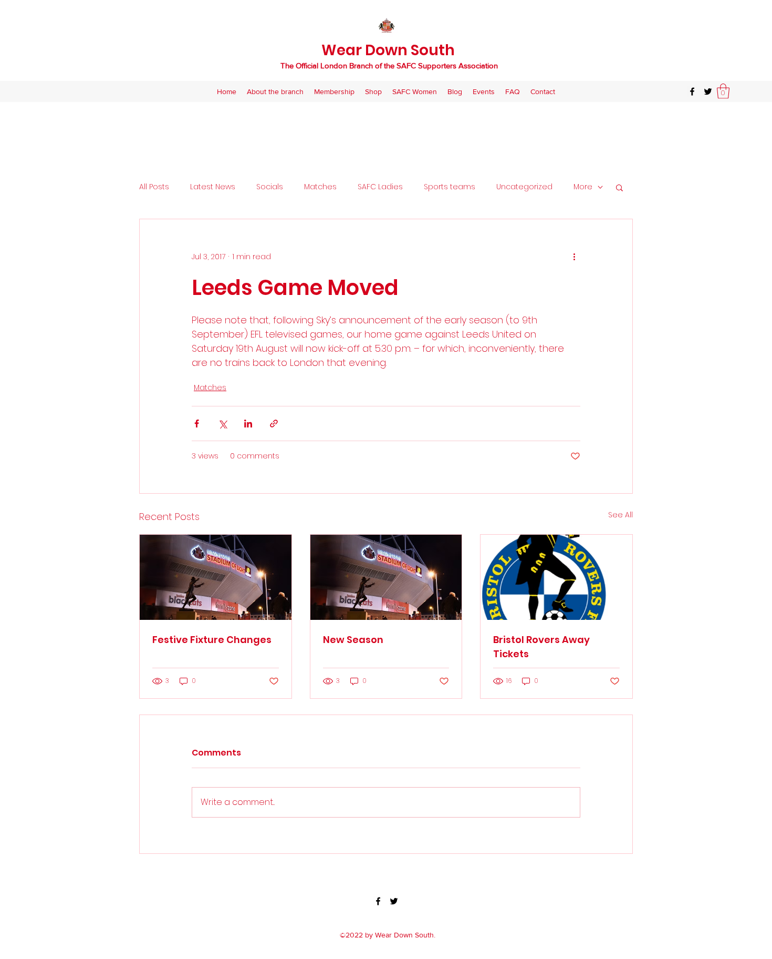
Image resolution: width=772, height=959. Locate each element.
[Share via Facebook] (197, 424)
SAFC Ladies (380, 187)
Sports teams (449, 187)
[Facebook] (692, 91)
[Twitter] (708, 91)
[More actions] (574, 257)
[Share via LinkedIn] (248, 424)
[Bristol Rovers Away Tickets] (556, 577)
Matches (320, 187)
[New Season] (386, 577)
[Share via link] (274, 424)
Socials (269, 187)
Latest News (212, 187)
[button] (723, 91)
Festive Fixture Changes (212, 639)
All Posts (154, 187)
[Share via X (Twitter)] (222, 424)
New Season (353, 639)
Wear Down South (388, 50)
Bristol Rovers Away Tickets (541, 646)
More (582, 187)
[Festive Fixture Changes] (215, 577)
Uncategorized (524, 187)
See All (620, 514)
